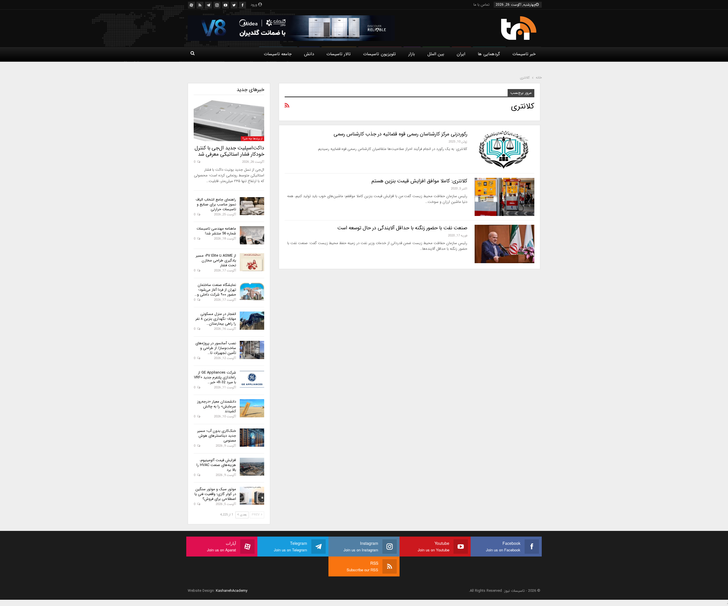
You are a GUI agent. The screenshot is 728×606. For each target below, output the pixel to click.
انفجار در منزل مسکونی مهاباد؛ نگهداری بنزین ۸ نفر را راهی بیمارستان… (215, 319)
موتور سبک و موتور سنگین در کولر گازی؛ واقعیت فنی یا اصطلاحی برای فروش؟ (215, 494)
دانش (309, 54)
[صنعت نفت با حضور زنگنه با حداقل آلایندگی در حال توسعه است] (504, 244)
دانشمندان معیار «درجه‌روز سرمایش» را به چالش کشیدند (216, 406)
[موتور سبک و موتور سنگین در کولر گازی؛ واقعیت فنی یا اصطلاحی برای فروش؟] (252, 496)
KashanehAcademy (231, 591)
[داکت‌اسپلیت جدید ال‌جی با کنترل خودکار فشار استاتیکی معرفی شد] (229, 120)
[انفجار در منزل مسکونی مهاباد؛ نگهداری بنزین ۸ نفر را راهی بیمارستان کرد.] (252, 321)
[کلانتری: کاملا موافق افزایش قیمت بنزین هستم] (504, 197)
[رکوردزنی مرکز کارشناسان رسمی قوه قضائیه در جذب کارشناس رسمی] (504, 150)
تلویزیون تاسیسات (379, 54)
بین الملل (435, 54)
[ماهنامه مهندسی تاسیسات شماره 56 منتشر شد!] (252, 235)
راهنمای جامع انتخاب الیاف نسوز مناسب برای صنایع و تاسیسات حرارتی (216, 204)
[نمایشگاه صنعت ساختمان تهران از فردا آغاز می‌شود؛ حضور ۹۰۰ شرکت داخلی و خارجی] (252, 292)
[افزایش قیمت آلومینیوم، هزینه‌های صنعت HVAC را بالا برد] (252, 467)
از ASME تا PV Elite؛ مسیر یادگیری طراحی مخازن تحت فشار (216, 260)
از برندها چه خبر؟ (252, 139)
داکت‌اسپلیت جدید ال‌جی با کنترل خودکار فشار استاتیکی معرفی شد (229, 151)
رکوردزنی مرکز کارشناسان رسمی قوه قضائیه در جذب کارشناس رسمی (400, 134)
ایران (461, 54)
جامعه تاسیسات (277, 54)
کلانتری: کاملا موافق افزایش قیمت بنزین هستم (419, 181)
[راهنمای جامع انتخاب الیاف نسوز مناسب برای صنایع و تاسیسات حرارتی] (252, 206)
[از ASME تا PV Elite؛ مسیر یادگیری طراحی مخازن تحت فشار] (252, 262)
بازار (411, 54)
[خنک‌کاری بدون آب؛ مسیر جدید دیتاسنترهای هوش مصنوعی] (252, 437)
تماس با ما (481, 5)
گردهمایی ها (489, 54)
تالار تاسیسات (338, 54)
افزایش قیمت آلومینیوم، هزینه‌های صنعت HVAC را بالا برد (216, 465)
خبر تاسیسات (523, 54)
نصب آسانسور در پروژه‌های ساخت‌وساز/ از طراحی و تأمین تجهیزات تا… (215, 348)
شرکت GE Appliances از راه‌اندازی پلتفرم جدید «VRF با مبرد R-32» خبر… (215, 377)
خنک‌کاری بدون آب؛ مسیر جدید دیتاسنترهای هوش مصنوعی (216, 436)
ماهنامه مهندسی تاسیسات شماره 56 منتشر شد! (216, 231)
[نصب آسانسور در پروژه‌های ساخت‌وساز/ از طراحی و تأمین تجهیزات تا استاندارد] (252, 350)
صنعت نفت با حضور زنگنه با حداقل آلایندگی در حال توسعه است (402, 228)
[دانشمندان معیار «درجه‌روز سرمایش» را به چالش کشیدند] (252, 408)
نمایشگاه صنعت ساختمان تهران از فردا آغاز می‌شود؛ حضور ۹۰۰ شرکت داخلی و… (215, 290)
